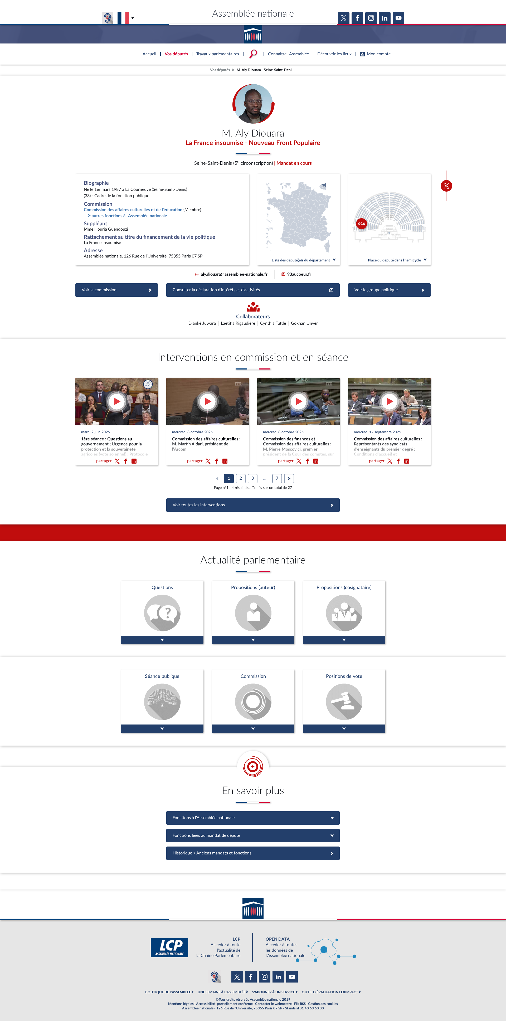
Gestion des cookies (323, 1003)
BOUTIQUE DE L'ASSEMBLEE (168, 992)
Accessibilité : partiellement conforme (224, 1003)
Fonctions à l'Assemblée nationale (253, 818)
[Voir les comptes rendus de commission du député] (253, 701)
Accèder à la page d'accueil (253, 32)
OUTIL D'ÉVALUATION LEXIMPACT (330, 992)
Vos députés (220, 70)
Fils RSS (300, 1003)
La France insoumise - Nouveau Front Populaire (253, 143)
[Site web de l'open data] (306, 947)
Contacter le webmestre (273, 1003)
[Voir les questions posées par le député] (162, 612)
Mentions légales (181, 1003)
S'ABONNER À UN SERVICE (273, 992)
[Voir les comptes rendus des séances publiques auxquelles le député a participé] (162, 701)
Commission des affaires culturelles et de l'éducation (133, 210)
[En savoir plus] (253, 612)
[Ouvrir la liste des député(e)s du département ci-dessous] (298, 219)
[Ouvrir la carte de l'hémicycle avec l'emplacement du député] (389, 219)
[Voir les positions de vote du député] (344, 701)
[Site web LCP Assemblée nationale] (200, 947)
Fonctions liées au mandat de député (253, 835)
